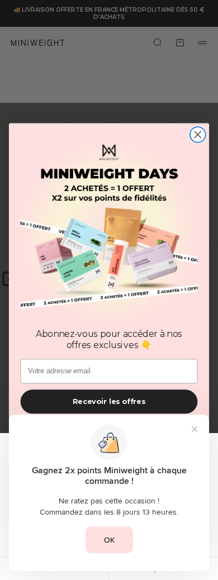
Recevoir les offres (109, 401)
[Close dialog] (198, 134)
